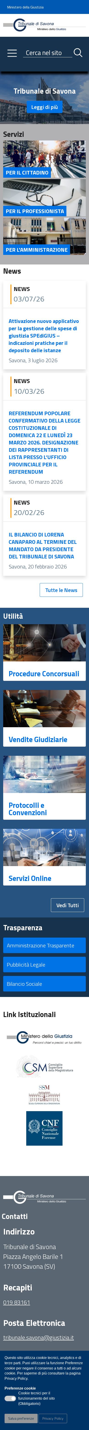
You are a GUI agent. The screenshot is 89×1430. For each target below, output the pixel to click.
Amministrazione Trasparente (40, 945)
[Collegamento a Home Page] (44, 25)
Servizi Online (30, 878)
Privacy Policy (52, 1418)
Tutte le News (61, 590)
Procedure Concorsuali (44, 673)
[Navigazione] (12, 53)
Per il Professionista (35, 211)
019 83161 (16, 1302)
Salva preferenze (21, 1418)
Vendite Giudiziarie (38, 739)
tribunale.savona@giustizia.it (38, 1337)
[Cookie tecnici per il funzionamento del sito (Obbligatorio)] (10, 1398)
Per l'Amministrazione (37, 249)
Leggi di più (44, 107)
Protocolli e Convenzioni (28, 809)
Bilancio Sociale (24, 984)
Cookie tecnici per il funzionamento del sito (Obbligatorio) (36, 1399)
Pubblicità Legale (26, 964)
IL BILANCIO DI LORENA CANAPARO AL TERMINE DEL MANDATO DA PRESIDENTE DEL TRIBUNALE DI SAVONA (43, 545)
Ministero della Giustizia (25, 7)
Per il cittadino (27, 172)
